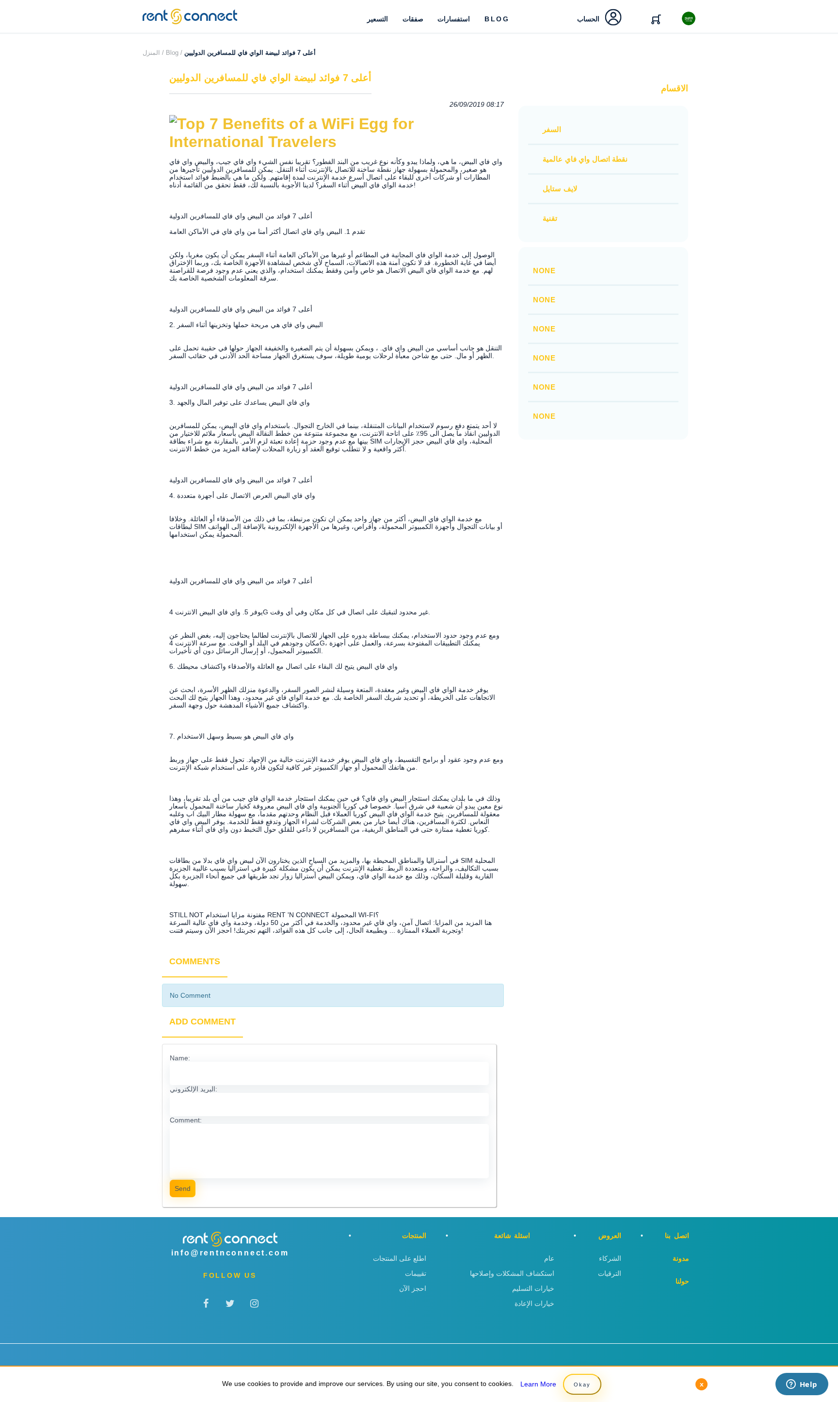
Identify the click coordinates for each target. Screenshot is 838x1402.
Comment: (186, 1120)
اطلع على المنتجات (399, 1258)
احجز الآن (412, 1288)
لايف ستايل (560, 188)
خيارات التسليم (533, 1288)
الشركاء (610, 1258)
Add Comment (202, 1021)
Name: (180, 1058)
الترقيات (609, 1273)
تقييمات (415, 1273)
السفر (552, 129)
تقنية (550, 218)
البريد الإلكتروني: (193, 1089)
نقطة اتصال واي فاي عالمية (585, 159)
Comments (194, 961)
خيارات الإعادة (534, 1303)
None (544, 270)
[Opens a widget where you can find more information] (801, 1385)
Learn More (538, 1384)
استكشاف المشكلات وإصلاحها (512, 1273)
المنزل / (153, 52)
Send (183, 1188)
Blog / (174, 52)
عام (549, 1258)
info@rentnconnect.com (230, 1253)
